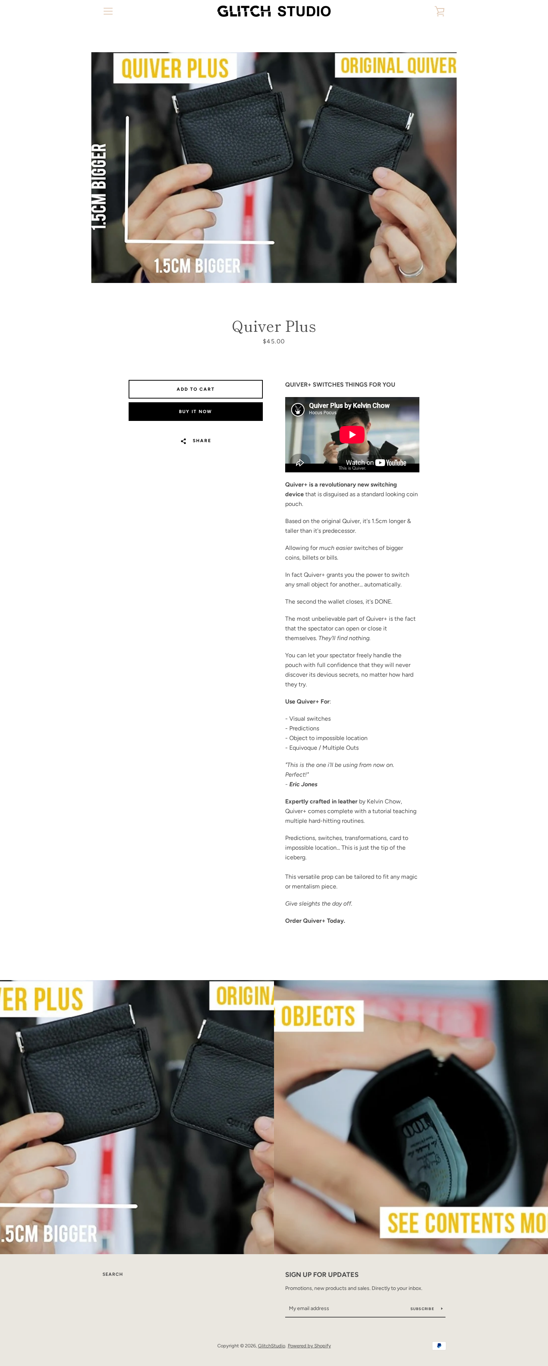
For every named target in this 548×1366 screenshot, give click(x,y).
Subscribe (423, 1308)
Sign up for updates (322, 1275)
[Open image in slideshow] (274, 167)
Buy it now (195, 411)
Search (113, 1274)
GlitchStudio (271, 1345)
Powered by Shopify (309, 1345)
